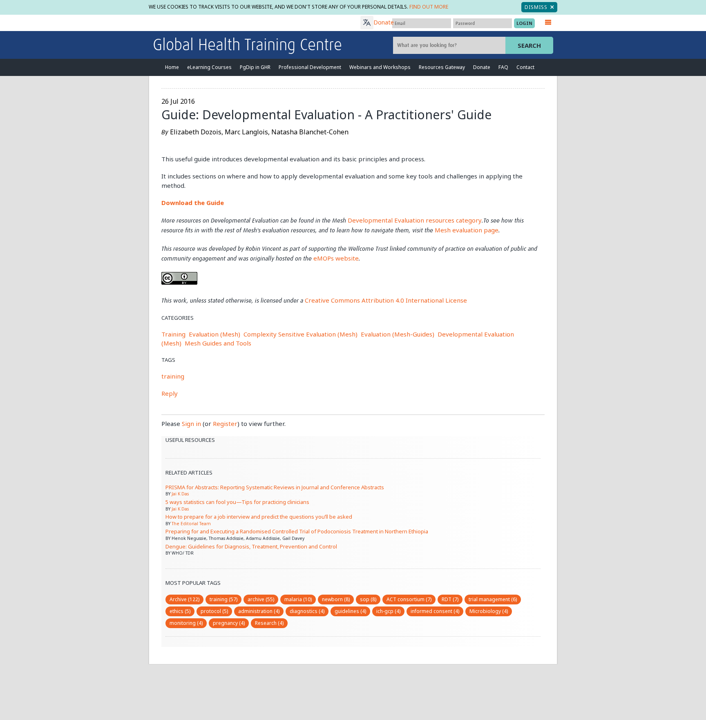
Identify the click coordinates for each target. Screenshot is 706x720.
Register (225, 423)
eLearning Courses (209, 67)
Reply (169, 393)
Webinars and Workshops (380, 67)
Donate (383, 22)
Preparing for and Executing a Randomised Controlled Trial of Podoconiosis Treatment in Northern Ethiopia (296, 531)
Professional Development (310, 67)
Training (173, 334)
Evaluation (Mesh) (214, 334)
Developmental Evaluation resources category (415, 220)
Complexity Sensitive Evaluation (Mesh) (300, 334)
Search (529, 45)
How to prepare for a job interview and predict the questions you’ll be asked (258, 516)
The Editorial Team (191, 523)
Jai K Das (180, 494)
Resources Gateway (442, 67)
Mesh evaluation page (466, 230)
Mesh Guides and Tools (218, 343)
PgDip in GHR (255, 67)
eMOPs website (336, 258)
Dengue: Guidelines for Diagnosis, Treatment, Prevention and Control (251, 546)
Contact (525, 67)
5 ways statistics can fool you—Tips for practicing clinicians (237, 502)
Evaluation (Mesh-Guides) (397, 334)
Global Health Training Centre (247, 46)
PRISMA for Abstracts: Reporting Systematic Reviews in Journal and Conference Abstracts (274, 487)
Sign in (191, 423)
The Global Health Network (214, 23)
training (172, 376)
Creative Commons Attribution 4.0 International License (386, 300)
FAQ (503, 67)
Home (172, 67)
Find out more (428, 6)
